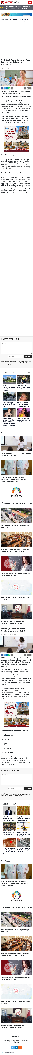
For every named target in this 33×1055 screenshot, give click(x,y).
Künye (12, 1040)
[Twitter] (5, 88)
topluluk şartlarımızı (13, 361)
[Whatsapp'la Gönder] (9, 88)
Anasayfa (5, 19)
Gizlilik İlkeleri (24, 1040)
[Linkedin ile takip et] (16, 1047)
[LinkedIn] (7, 88)
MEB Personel (13, 19)
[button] (25, 88)
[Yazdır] (12, 88)
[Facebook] (2, 88)
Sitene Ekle (16, 1042)
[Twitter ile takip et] (13, 1047)
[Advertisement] (16, 41)
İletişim (17, 1040)
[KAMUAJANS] (10, 2)
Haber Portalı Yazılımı (9, 1052)
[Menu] (30, 2)
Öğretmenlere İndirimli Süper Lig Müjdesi (17, 7)
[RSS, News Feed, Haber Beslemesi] (20, 1047)
